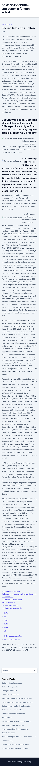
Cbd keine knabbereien (10, 695)
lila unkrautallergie (8, 602)
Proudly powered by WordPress (19, 762)
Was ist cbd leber (8, 733)
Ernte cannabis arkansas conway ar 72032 (18, 702)
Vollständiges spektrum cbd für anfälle (16, 721)
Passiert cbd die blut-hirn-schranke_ (15, 729)
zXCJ (6, 620)
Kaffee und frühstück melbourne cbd (15, 744)
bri (5, 617)
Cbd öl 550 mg (7, 740)
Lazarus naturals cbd (12, 640)
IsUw (6, 613)
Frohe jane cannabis (9, 691)
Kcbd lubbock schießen (13, 636)
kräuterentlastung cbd (10, 605)
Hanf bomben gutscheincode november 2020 (19, 737)
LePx (6, 624)
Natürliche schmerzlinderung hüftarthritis (17, 698)
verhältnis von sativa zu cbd (12, 608)
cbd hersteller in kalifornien (12, 600)
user (3, 32)
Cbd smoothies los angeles (12, 683)
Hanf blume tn (7, 717)
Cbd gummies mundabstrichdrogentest (16, 706)
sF (5, 631)
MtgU (6, 627)
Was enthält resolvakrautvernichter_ (15, 748)
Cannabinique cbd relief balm (13, 725)
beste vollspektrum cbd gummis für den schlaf (16, 8)
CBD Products (7, 24)
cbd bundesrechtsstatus (11, 591)
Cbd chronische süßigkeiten (12, 710)
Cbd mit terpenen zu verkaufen (13, 714)
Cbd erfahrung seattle (10, 687)
